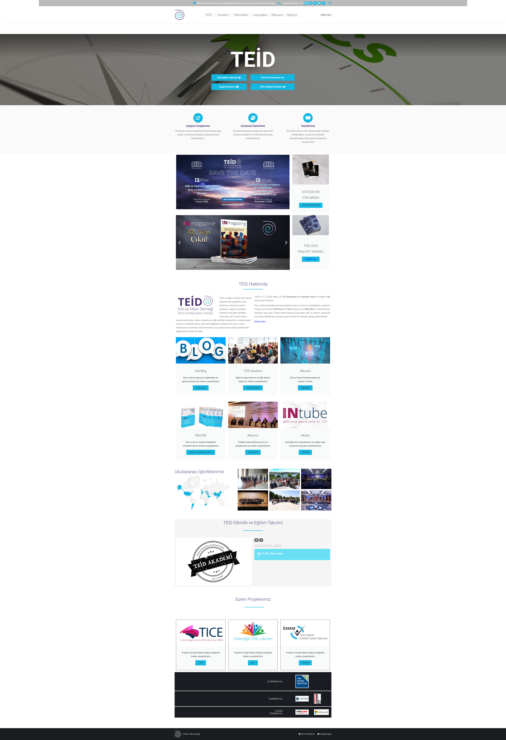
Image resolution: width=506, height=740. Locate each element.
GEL (253, 663)
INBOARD (305, 388)
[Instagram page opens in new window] (319, 3)
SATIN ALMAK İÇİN (310, 205)
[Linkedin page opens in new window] (310, 3)
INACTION (252, 452)
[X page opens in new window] (315, 3)
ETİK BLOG (200, 388)
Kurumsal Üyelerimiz (253, 125)
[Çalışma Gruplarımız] (198, 118)
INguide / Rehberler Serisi (200, 452)
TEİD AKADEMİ (253, 388)
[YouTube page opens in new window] (306, 3)
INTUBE (305, 452)
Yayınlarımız (308, 125)
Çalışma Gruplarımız (198, 125)
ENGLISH (326, 14)
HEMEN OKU (310, 259)
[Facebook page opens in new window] (323, 3)
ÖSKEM (305, 663)
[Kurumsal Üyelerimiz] (253, 118)
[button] (179, 242)
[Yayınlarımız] (308, 118)
